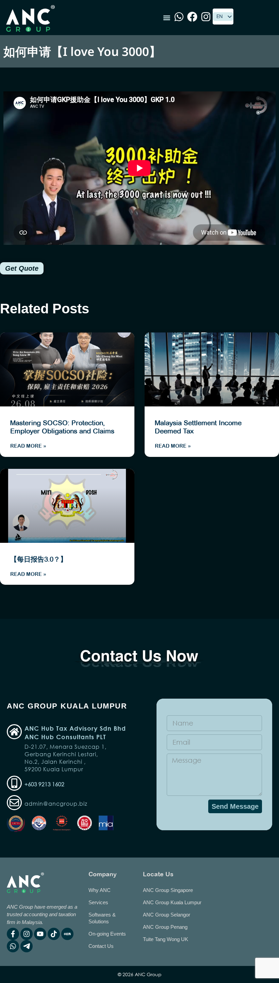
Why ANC (99, 890)
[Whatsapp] (13, 946)
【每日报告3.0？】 (38, 559)
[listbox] (223, 17)
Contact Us (101, 946)
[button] (166, 17)
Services (98, 902)
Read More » (28, 446)
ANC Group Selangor (166, 915)
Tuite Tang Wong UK (165, 939)
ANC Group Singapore (168, 890)
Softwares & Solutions (102, 918)
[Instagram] (26, 934)
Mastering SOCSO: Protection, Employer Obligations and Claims (62, 427)
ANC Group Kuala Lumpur (172, 902)
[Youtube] (40, 934)
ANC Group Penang (165, 927)
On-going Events (107, 934)
